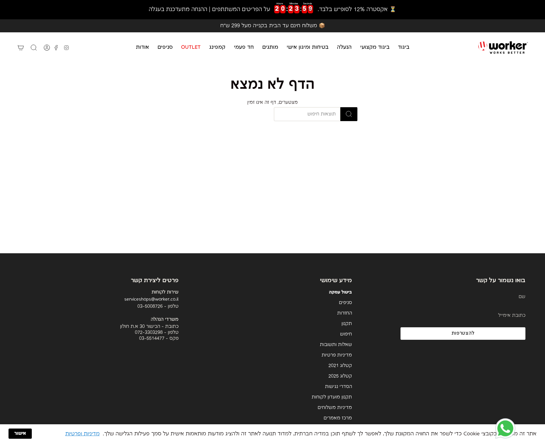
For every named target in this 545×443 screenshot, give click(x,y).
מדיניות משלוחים (335, 407)
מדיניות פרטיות (337, 355)
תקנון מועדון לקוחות (332, 397)
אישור (20, 433)
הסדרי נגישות (338, 386)
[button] (404, 47)
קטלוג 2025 (340, 376)
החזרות (344, 313)
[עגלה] (20, 47)
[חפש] (349, 114)
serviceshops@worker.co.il (151, 299)
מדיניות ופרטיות (82, 433)
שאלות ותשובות (336, 344)
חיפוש (346, 334)
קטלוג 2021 (340, 365)
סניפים (345, 302)
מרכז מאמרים (338, 418)
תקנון (346, 323)
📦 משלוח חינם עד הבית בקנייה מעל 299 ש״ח (272, 25)
